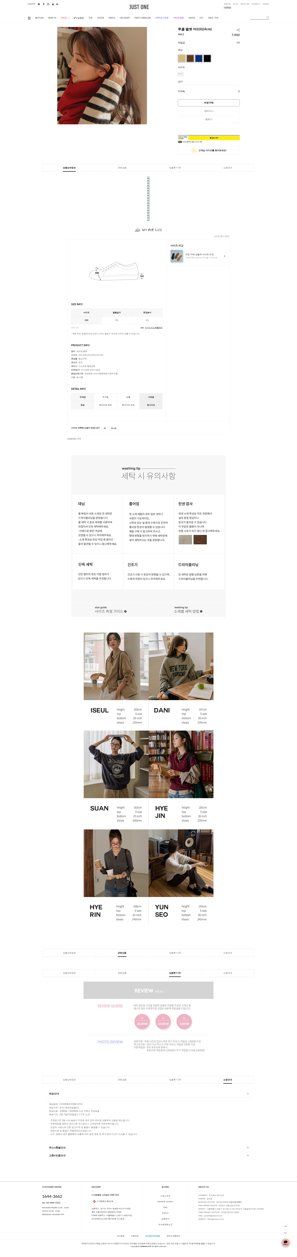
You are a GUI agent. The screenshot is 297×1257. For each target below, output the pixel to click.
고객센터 (265, 4)
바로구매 (208, 103)
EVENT (165, 1213)
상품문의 (165, 1219)
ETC (202, 18)
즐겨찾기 (39, 4)
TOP (90, 18)
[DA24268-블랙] (207, 58)
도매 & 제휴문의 (173, 1236)
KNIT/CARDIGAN (143, 18)
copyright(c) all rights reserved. (148, 1246)
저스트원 (120, 1236)
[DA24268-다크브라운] (190, 58)
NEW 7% (52, 18)
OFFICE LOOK (161, 18)
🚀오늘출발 (78, 18)
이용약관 (134, 1236)
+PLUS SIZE (178, 18)
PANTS (112, 18)
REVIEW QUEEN (165, 1202)
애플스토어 (53, 4)
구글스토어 (57, 4)
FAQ (165, 1207)
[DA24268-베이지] (182, 58)
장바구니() (245, 4)
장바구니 (208, 111)
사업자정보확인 (235, 1202)
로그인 (235, 4)
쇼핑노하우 (165, 1196)
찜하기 (208, 119)
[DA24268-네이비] (199, 58)
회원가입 (227, 4)
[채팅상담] (285, 1242)
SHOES (192, 18)
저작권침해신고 (165, 1224)
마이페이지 (256, 4)
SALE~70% (213, 18)
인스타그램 (48, 4)
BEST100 (39, 18)
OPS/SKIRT (125, 18)
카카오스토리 (43, 4)
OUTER (100, 18)
